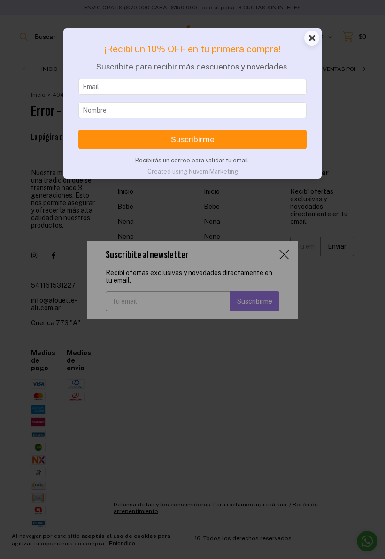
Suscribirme (193, 139)
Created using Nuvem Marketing (192, 171)
